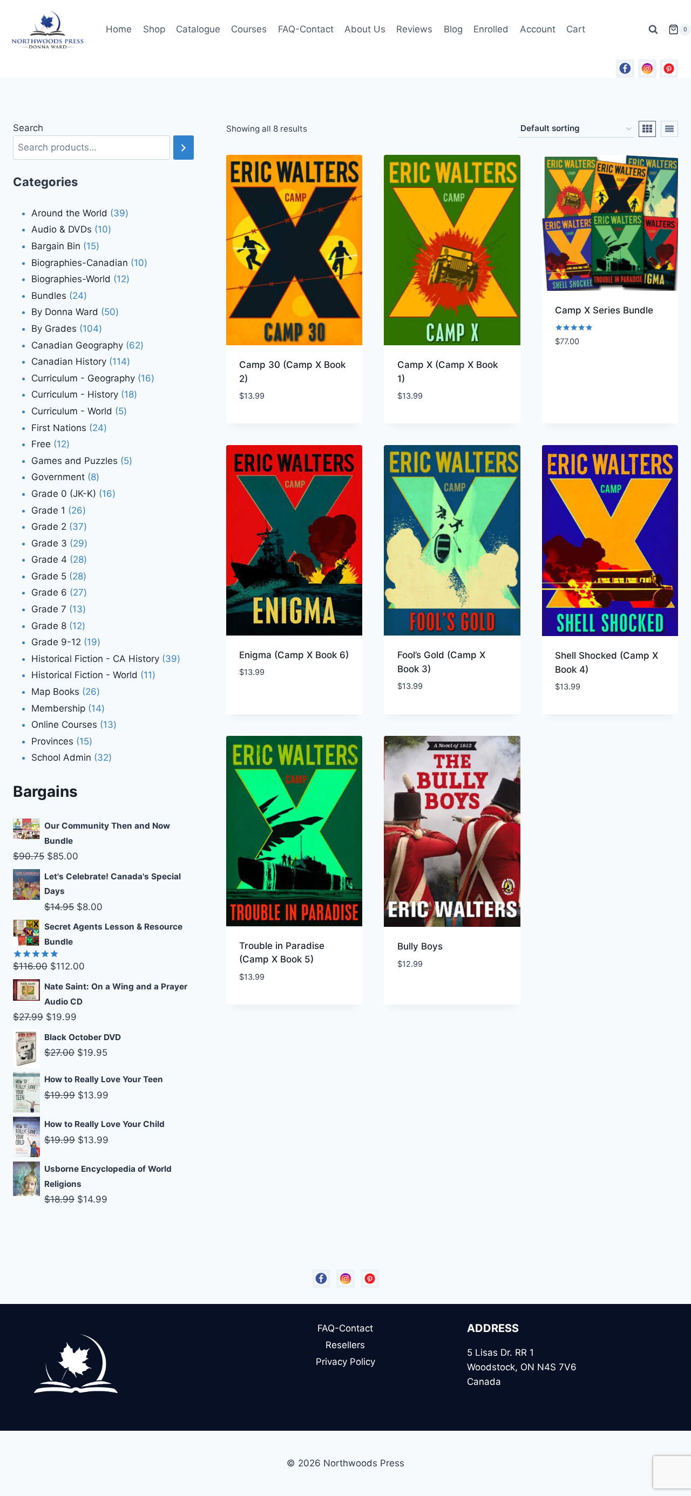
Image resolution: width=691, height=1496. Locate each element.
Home (119, 29)
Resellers (345, 1345)
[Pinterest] (669, 68)
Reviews (414, 29)
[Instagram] (647, 68)
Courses (249, 29)
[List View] (669, 129)
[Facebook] (625, 68)
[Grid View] (647, 129)
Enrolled (491, 29)
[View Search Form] (653, 29)
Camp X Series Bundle (604, 310)
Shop (154, 29)
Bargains (45, 791)
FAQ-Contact (306, 29)
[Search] (183, 147)
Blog (453, 29)
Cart (575, 29)
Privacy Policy (345, 1361)
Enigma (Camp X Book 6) (294, 655)
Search (28, 127)
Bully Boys (420, 946)
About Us (364, 29)
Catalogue (198, 29)
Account (537, 29)
